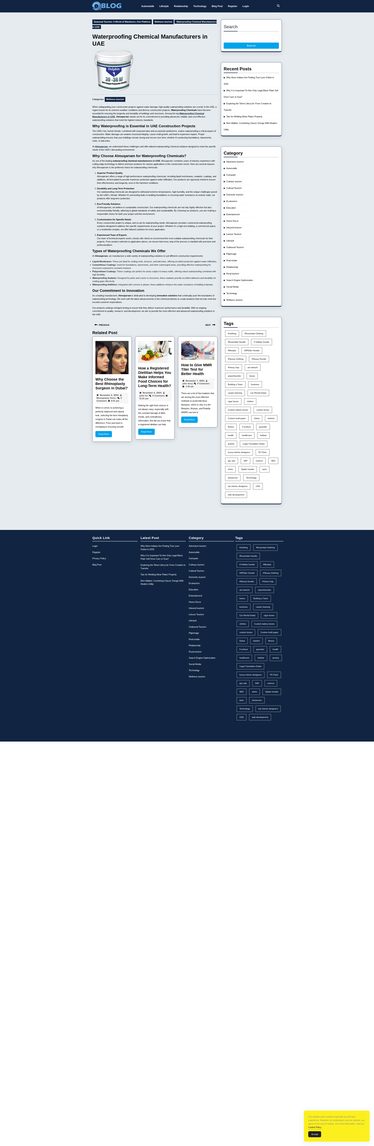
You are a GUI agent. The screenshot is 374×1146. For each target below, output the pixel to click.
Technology (199, 6)
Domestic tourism (234, 194)
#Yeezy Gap (233, 367)
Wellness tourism (163, 21)
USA (258, 486)
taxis (264, 469)
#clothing (232, 333)
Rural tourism (232, 273)
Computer (231, 175)
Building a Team (235, 384)
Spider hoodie (247, 469)
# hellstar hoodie (261, 342)
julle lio (143, 396)
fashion (271, 418)
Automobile (147, 6)
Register (232, 6)
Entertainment (233, 214)
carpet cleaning (235, 393)
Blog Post (217, 6)
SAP (245, 461)
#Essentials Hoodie (237, 342)
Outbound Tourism (235, 247)
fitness (231, 427)
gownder (263, 427)
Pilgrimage (231, 254)
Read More (105, 435)
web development (236, 495)
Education (231, 208)
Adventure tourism (235, 161)
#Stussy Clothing (235, 359)
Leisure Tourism (233, 234)
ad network (252, 367)
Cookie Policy (314, 1127)
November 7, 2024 (195, 381)
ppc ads (231, 461)
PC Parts (262, 452)
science (259, 461)
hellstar (263, 435)
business (255, 384)
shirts (230, 469)
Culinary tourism (234, 181)
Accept (314, 1134)
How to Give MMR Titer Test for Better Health (196, 369)
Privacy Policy (99, 558)
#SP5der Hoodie (251, 350)
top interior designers (237, 486)
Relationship (181, 6)
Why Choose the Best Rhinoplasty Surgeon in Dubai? (111, 383)
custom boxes (262, 410)
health (231, 435)
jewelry (231, 444)
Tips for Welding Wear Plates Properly (244, 116)
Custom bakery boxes (238, 410)
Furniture (246, 427)
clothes (250, 401)
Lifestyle (164, 6)
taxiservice (233, 478)
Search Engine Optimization (239, 280)
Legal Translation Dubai (254, 444)
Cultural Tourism (234, 188)
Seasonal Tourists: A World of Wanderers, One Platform (122, 21)
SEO (273, 461)
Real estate (231, 260)
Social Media (232, 287)
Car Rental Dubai (258, 393)
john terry (187, 383)
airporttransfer (234, 376)
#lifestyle (232, 350)
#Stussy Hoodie (259, 359)
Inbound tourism (234, 227)
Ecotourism (231, 201)
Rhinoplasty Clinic (106, 398)
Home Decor (232, 221)
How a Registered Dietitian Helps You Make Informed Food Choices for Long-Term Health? (154, 377)
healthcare (247, 435)
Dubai (256, 418)
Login (246, 6)
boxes (252, 376)
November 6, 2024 (109, 395)
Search (231, 26)
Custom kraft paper (237, 418)
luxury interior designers (239, 452)
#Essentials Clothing (254, 333)
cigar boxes (233, 401)
